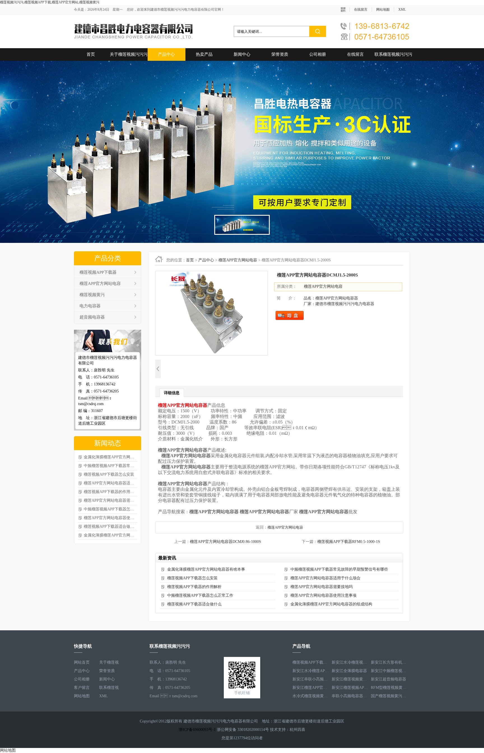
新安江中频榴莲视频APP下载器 (389, 671)
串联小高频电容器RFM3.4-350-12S (350, 696)
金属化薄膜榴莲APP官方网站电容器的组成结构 (110, 535)
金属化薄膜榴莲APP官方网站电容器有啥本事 (110, 457)
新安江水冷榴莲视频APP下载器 (350, 662)
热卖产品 (204, 54)
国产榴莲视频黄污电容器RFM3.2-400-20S (389, 696)
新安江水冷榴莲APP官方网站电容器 (310, 671)
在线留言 (360, 9)
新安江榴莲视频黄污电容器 (350, 679)
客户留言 (82, 687)
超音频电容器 (92, 317)
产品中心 (166, 54)
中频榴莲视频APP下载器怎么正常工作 (110, 509)
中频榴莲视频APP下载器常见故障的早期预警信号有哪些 (110, 466)
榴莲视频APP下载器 (98, 272)
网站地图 (383, 9)
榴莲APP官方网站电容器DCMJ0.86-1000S (225, 542)
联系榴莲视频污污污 (393, 54)
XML (402, 9)
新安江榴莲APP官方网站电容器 (310, 687)
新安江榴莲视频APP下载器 (350, 687)
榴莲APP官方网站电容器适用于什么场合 (110, 483)
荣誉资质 (279, 54)
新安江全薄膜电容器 (349, 671)
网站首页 (82, 662)
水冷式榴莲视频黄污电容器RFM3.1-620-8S (310, 696)
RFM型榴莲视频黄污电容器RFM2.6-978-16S (389, 687)
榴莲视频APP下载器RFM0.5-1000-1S (348, 542)
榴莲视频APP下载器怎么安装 (109, 474)
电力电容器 (90, 306)
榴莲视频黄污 (92, 294)
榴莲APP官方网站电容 (100, 283)
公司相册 (317, 54)
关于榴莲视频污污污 (129, 54)
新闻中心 (242, 54)
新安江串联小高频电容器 (310, 679)
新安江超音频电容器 (388, 679)
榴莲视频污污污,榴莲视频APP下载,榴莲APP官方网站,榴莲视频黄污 (49, 2)
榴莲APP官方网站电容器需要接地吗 (110, 500)
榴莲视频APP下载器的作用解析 (110, 492)
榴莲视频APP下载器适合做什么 (110, 526)
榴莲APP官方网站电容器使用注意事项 (110, 518)
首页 (91, 54)
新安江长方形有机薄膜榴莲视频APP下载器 (389, 662)
